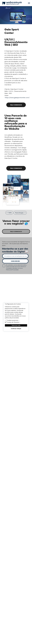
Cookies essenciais (12, 320)
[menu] (29, 3)
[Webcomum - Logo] (12, 3)
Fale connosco (16, 105)
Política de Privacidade (12, 269)
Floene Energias (19, 212)
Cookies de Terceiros (13, 322)
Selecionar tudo (16, 325)
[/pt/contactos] (28, 629)
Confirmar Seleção (16, 328)
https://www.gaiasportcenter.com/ (17, 97)
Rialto (10, 212)
